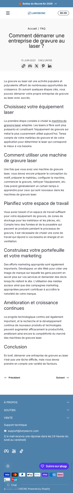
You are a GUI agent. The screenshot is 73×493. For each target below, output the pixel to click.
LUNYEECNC (20, 488)
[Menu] (8, 13)
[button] (63, 13)
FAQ (42, 28)
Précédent (14, 377)
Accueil (32, 28)
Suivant (60, 377)
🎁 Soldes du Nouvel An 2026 (34, 3)
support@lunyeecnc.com (23, 430)
